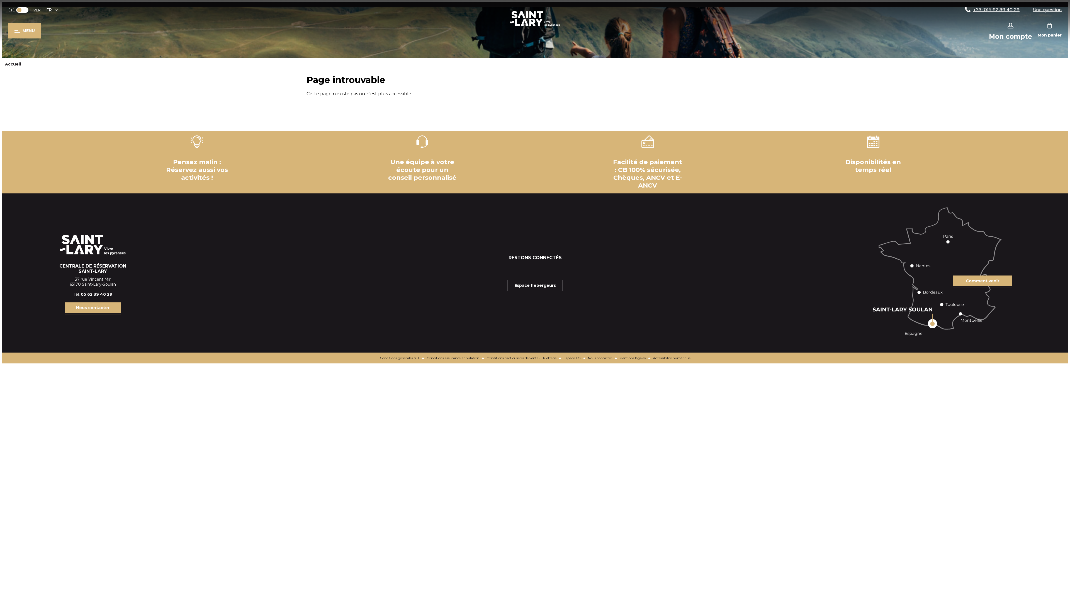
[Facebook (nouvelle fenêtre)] (521, 268)
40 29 (106, 294)
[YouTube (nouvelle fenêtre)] (549, 268)
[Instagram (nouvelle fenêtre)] (535, 268)
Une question (1047, 9)
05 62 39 (90, 294)
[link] (22, 10)
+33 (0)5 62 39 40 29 (996, 9)
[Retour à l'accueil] (535, 26)
